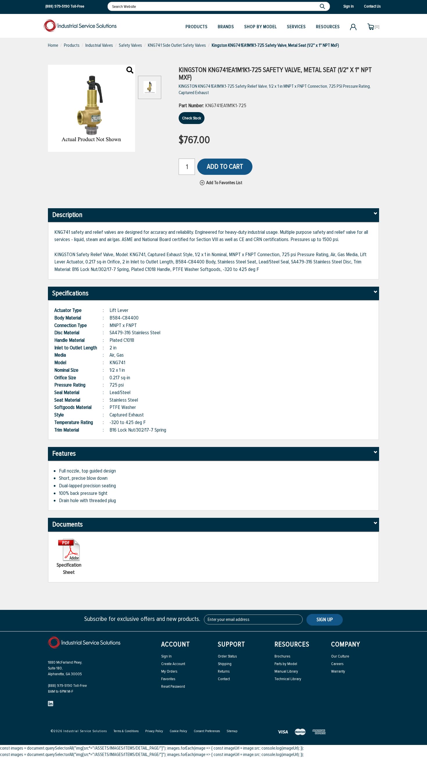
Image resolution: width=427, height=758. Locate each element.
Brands (226, 27)
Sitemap (232, 731)
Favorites (168, 678)
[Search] (323, 6)
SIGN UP (325, 619)
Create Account (173, 663)
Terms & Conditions (126, 731)
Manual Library (286, 671)
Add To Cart (225, 166)
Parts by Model (285, 663)
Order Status (227, 656)
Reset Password (173, 686)
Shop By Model (260, 27)
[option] (149, 90)
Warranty (338, 671)
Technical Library (287, 678)
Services (296, 27)
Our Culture (340, 656)
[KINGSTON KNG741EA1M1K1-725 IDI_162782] (129, 71)
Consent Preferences (207, 731)
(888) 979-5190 (57, 6)
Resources (328, 27)
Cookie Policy (178, 731)
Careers (337, 663)
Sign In (166, 656)
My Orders (169, 671)
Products (197, 27)
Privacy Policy (154, 731)
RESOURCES (291, 644)
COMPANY (345, 644)
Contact (224, 678)
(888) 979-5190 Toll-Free (67, 685)
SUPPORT (231, 644)
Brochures (282, 656)
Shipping (225, 663)
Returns (223, 671)
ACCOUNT (175, 644)
